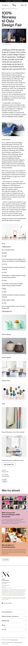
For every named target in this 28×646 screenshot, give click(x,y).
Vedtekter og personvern (18, 642)
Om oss (4, 629)
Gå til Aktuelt (5, 559)
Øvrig (3, 625)
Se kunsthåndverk (7, 612)
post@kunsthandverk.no (6, 582)
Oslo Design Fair (9, 464)
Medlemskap (5, 620)
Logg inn (5, 5)
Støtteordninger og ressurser (10, 616)
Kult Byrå (6, 643)
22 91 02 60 (4, 583)
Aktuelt (3, 8)
